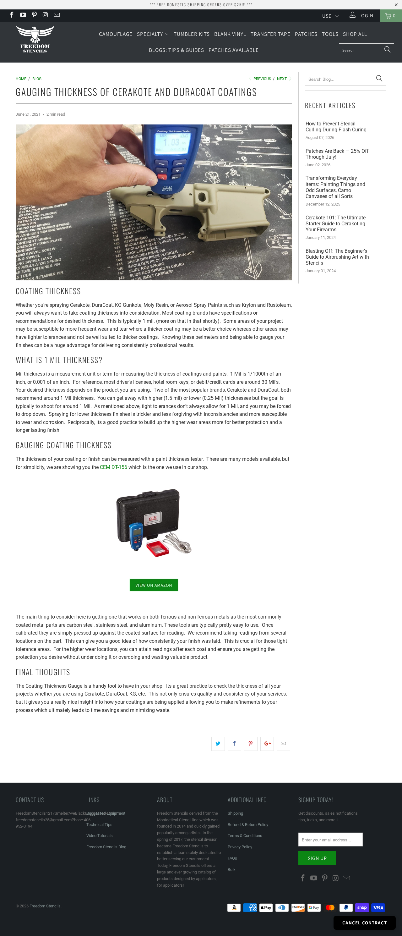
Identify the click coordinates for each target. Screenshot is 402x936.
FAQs (232, 858)
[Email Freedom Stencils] (56, 16)
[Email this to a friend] (283, 744)
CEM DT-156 (113, 467)
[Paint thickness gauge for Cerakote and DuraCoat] (154, 523)
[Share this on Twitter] (218, 744)
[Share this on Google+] (267, 744)
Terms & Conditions (245, 835)
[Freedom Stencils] (35, 39)
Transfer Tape (271, 33)
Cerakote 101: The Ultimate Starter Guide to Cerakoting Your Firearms (336, 224)
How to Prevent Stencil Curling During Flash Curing (336, 127)
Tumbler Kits (192, 33)
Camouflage (116, 33)
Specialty (150, 33)
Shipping (235, 813)
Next (282, 79)
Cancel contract (364, 923)
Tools (330, 33)
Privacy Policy (240, 847)
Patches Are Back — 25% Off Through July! (337, 154)
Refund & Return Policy (248, 824)
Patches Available (234, 50)
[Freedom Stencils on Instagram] (45, 16)
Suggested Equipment (105, 813)
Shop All (355, 33)
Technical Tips (99, 824)
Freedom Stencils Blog (106, 847)
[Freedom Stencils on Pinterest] (33, 16)
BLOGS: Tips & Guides (176, 50)
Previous (262, 79)
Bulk (232, 869)
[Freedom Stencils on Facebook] (11, 16)
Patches (306, 33)
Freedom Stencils (45, 906)
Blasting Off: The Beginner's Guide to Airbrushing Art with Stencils (337, 257)
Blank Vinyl (230, 33)
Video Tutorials (99, 835)
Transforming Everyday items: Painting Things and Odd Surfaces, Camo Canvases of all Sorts (335, 187)
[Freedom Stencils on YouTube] (22, 16)
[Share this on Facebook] (234, 744)
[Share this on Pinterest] (251, 744)
